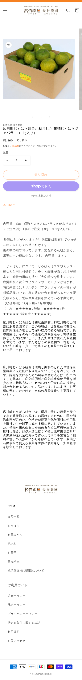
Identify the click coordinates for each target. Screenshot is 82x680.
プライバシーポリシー (22, 613)
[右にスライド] (49, 117)
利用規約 (14, 631)
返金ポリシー (17, 595)
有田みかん (15, 534)
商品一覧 (14, 516)
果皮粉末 (14, 561)
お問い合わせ (17, 640)
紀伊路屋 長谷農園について (26, 570)
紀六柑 (12, 543)
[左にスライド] (32, 117)
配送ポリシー (17, 604)
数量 (6, 152)
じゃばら (14, 525)
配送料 (15, 145)
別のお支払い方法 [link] (41, 195)
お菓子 (12, 552)
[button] (5, 10)
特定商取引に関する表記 (24, 622)
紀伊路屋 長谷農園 (44, 674)
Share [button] (11, 205)
